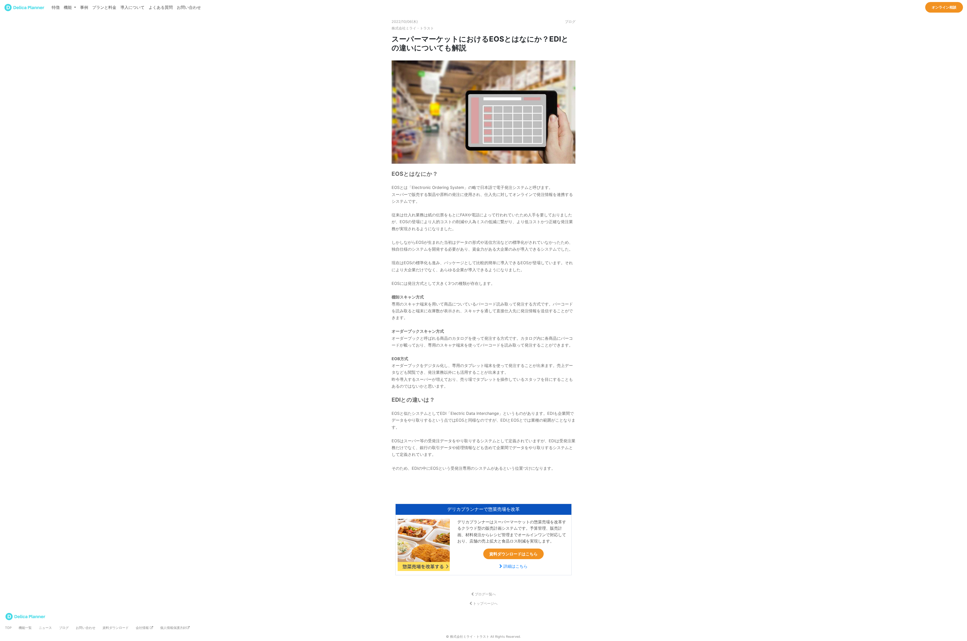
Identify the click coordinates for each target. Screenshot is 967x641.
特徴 (56, 7)
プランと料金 (104, 7)
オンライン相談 (944, 7)
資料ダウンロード (115, 628)
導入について (132, 7)
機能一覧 (25, 628)
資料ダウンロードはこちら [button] (513, 553)
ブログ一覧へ (485, 594)
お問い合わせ (189, 7)
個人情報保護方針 (173, 628)
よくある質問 (161, 7)
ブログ (64, 628)
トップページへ (485, 603)
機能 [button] (68, 7)
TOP (8, 628)
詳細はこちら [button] (515, 566)
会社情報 (143, 628)
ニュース (45, 628)
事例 (84, 7)
